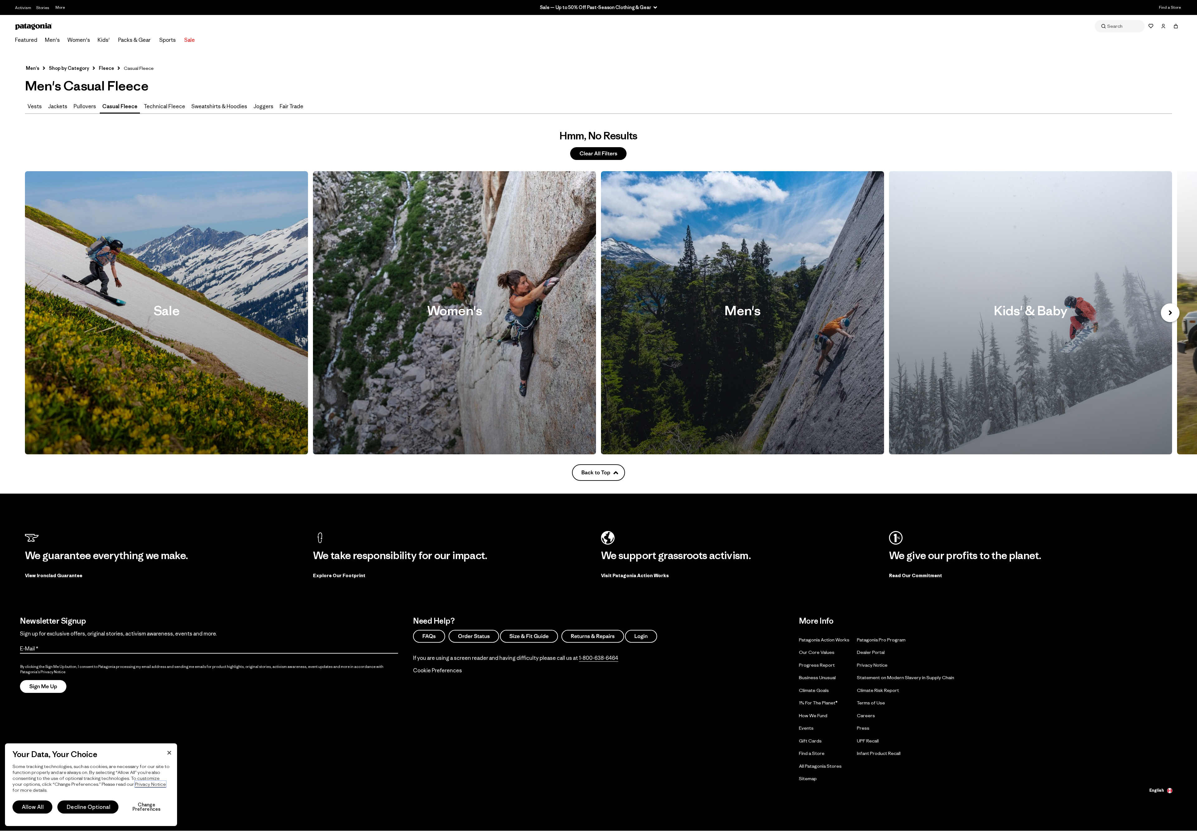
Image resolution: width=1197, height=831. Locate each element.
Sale (189, 39)
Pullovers (85, 106)
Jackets (57, 106)
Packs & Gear (134, 39)
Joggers (263, 106)
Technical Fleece (164, 106)
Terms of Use (871, 703)
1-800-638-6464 (598, 658)
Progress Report (817, 665)
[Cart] (1176, 26)
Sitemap (808, 778)
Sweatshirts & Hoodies (219, 106)
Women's (78, 39)
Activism (23, 7)
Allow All (33, 807)
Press (863, 728)
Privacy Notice (872, 665)
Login (641, 636)
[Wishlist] (1151, 26)
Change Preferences (146, 807)
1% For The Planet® (818, 703)
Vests (34, 106)
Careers (866, 715)
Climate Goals (814, 690)
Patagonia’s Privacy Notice (42, 671)
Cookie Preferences (437, 670)
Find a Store (1170, 7)
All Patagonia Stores (820, 766)
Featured (26, 39)
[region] (91, 784)
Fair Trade (291, 106)
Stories (42, 7)
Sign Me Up (43, 686)
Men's (52, 39)
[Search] (1120, 26)
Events (806, 728)
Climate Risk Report (878, 690)
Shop (166, 312)
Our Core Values (816, 652)
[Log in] (1163, 26)
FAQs (429, 636)
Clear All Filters (598, 153)
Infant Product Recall (879, 753)
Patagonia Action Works (824, 640)
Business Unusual (817, 677)
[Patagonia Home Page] (33, 26)
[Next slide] (1170, 312)
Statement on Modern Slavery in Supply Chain (905, 677)
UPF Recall (868, 741)
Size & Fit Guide (529, 636)
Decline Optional (88, 807)
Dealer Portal (871, 652)
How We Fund (813, 715)
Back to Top (595, 472)
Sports (167, 39)
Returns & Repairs (593, 636)
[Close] (169, 753)
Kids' (104, 39)
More (60, 7)
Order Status (474, 636)
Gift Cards (810, 741)
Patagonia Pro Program (881, 640)
